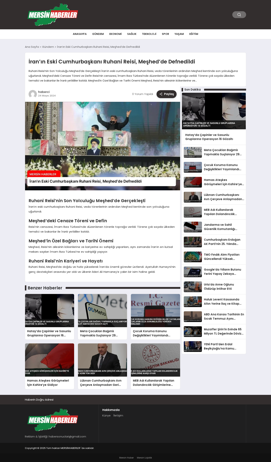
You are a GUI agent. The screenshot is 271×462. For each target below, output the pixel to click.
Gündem (98, 34)
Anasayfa (80, 34)
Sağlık (131, 34)
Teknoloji (149, 34)
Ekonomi (115, 34)
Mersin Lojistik (144, 457)
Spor (165, 34)
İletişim (118, 415)
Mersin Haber (126, 457)
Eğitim (193, 34)
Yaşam (179, 34)
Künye (106, 415)
